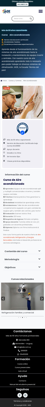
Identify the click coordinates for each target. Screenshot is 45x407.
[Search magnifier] (30, 18)
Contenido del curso (16, 251)
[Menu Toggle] (40, 11)
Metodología (12, 259)
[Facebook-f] (19, 395)
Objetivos (10, 267)
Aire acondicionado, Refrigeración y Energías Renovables (22, 237)
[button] (22, 251)
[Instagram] (25, 395)
